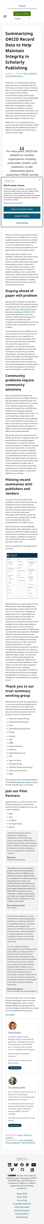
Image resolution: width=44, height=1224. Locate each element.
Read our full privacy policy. (13, 203)
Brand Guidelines (22, 1213)
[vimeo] (12, 1170)
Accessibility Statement (22, 1203)
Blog (20, 1135)
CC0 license (25, 1178)
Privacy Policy (22, 1197)
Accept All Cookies (22, 216)
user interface (28, 1143)
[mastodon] (27, 1166)
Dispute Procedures (22, 1210)
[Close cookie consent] (40, 180)
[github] (22, 1170)
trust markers (20, 517)
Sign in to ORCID (22, 14)
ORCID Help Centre (22, 1207)
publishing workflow (24, 411)
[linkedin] (9, 1166)
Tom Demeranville (16, 1087)
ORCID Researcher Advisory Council (24, 782)
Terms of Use (22, 1200)
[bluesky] (16, 1166)
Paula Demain (14, 1032)
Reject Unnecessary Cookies (22, 209)
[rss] (32, 1171)
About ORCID (22, 1193)
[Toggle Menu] (5, 16)
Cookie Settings (22, 1217)
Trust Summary (12, 1143)
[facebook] (22, 1166)
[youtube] (33, 1166)
